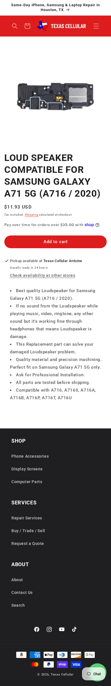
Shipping (31, 214)
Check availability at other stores (42, 275)
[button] (96, 26)
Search (18, 605)
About (17, 579)
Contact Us (22, 592)
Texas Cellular (62, 674)
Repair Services (26, 518)
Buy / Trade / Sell (28, 530)
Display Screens (27, 469)
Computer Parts (26, 481)
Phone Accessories (30, 456)
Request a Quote (27, 543)
